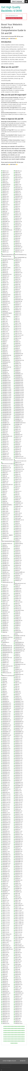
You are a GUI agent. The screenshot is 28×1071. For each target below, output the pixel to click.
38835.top (5, 266)
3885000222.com (19, 716)
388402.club (5, 503)
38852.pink (5, 976)
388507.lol (17, 881)
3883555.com (6, 276)
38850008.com (18, 730)
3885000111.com (7, 711)
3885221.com (6, 994)
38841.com (18, 508)
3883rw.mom (18, 481)
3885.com (5, 683)
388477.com (6, 608)
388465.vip (17, 593)
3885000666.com (19, 726)
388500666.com (19, 782)
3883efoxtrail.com (19, 464)
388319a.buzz (6, 177)
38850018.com (6, 743)
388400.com (18, 501)
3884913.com (6, 635)
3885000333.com (7, 720)
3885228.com (18, 1015)
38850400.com (18, 849)
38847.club (17, 600)
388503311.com (19, 834)
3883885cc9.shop (7, 395)
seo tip (9, 1065)
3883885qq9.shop (19, 414)
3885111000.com (19, 908)
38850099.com (18, 787)
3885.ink (17, 684)
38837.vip (17, 321)
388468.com (6, 598)
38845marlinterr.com (8, 582)
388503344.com (19, 838)
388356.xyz (18, 277)
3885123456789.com (8, 949)
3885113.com (6, 927)
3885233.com (6, 1023)
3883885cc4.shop (19, 390)
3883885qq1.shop (19, 407)
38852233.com (6, 1008)
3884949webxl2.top (20, 645)
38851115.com (6, 917)
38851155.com (18, 930)
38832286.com (18, 189)
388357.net (18, 279)
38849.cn (17, 627)
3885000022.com (7, 703)
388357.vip (5, 281)
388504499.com (6, 863)
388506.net (18, 878)
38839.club (5, 429)
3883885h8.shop (7, 406)
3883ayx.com (6, 453)
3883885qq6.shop (7, 412)
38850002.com (18, 715)
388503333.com (6, 838)
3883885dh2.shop (7, 397)
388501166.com (19, 799)
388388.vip (5, 372)
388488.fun (18, 622)
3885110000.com (19, 905)
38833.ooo (17, 206)
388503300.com (6, 834)
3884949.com (18, 637)
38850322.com (6, 833)
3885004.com (6, 765)
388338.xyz (18, 228)
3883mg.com (18, 477)
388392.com (18, 438)
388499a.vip (5, 659)
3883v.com (17, 484)
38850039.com (18, 763)
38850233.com (18, 822)
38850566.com (6, 875)
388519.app (5, 967)
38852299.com (6, 1018)
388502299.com (6, 822)
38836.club (17, 284)
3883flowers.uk (19, 471)
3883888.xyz (6, 421)
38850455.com (18, 863)
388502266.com (19, 819)
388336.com (6, 225)
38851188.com (6, 937)
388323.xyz (18, 191)
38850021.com (6, 747)
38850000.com (18, 699)
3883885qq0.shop (7, 407)
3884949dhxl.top (19, 644)
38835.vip (17, 266)
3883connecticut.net (8, 459)
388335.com (6, 223)
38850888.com (6, 890)
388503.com (6, 829)
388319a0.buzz (18, 177)
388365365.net (6, 301)
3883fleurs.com (6, 466)
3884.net (5, 493)
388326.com (18, 194)
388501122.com (19, 795)
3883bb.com (6, 454)
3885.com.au (18, 683)
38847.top (5, 603)
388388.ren (17, 370)
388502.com (18, 809)
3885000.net (6, 699)
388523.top (5, 1021)
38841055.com (6, 513)
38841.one (17, 509)
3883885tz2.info (7, 417)
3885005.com (6, 775)
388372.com (6, 325)
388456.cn (17, 577)
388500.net (5, 698)
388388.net (18, 368)
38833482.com (6, 221)
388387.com (18, 365)
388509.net (5, 892)
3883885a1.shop (7, 380)
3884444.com (6, 558)
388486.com (18, 618)
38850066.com (6, 782)
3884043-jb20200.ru (7, 504)
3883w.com (18, 486)
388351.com (18, 267)
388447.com (18, 562)
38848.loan (17, 613)
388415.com (6, 518)
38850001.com (6, 709)
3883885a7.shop (7, 385)
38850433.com (6, 853)
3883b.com (18, 453)
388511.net (18, 902)
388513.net (18, 951)
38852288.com (6, 1016)
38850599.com (18, 876)
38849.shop (18, 630)
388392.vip (5, 439)
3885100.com (18, 898)
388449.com (18, 563)
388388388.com (6, 377)
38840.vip (5, 501)
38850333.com (18, 836)
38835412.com (18, 272)
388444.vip (5, 557)
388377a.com (6, 333)
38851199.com (18, 939)
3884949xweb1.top (7, 649)
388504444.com (19, 858)
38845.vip (17, 570)
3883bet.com (6, 456)
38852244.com (6, 1010)
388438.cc (17, 540)
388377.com (18, 330)
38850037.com (18, 762)
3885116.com (6, 932)
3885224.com (18, 1008)
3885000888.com (19, 731)
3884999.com (18, 657)
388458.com (18, 580)
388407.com (18, 504)
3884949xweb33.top (7, 652)
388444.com (18, 555)
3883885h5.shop (19, 402)
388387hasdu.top (7, 367)
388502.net (5, 811)
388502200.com (6, 814)
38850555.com (18, 873)
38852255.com (6, 1011)
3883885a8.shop (19, 385)
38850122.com (18, 802)
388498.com (6, 654)
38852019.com (6, 984)
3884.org (17, 493)
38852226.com (18, 1003)
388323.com (6, 191)
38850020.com (18, 745)
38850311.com (18, 831)
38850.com (18, 691)
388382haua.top (19, 353)
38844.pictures (6, 548)
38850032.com (18, 757)
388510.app (18, 897)
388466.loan (5, 597)
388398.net (18, 443)
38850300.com (6, 831)
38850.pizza (18, 693)
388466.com (18, 595)
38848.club (17, 612)
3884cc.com (6, 664)
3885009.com (6, 787)
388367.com (18, 308)
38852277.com (6, 1015)
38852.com (18, 971)
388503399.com (6, 843)
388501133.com (6, 797)
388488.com (6, 622)
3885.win (17, 689)
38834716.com (18, 252)
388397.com (18, 441)
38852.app (17, 969)
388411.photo (18, 513)
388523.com (6, 1020)
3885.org (17, 686)
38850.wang (5, 696)
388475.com (6, 607)
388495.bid (17, 652)
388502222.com (19, 816)
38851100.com (18, 903)
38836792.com (6, 309)
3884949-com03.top (8, 637)
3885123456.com (19, 945)
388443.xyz (5, 555)
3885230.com (18, 1021)
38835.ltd (17, 262)
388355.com (18, 274)
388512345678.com (20, 947)
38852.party (18, 974)
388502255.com (6, 819)
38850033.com (6, 758)
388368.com (18, 309)
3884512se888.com (20, 572)
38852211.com (18, 994)
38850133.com (6, 804)
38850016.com (6, 742)
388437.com (18, 538)
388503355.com (6, 839)
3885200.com (18, 983)
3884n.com (5, 671)
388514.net (18, 954)
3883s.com (5, 482)
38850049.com (18, 774)
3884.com (5, 491)
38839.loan (5, 431)
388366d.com (6, 308)
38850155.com (6, 806)
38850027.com (18, 752)
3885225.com (18, 1010)
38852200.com (18, 991)
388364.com (18, 296)
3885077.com (18, 885)
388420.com (6, 525)
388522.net (18, 989)
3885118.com (18, 935)
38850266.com (6, 826)
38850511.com (6, 870)
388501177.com (6, 801)
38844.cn (5, 545)
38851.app (17, 893)
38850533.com (6, 871)
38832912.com (18, 198)
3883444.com (6, 246)
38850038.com (6, 763)
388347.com (6, 252)
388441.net (18, 552)
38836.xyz (5, 291)
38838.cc (17, 340)
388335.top (18, 223)
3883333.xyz (6, 219)
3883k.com (17, 474)
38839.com (18, 429)
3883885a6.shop (19, 384)
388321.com (18, 184)
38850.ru (5, 694)
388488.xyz (18, 625)
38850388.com (18, 846)
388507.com (6, 881)
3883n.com (5, 479)
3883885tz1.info (7, 416)
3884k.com (5, 667)
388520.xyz (5, 983)
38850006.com (18, 725)
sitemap (8, 1067)
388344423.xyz (18, 246)
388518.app (18, 964)
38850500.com (18, 868)
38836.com (5, 286)
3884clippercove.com (20, 664)
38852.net (5, 974)
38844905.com (6, 565)
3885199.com (6, 969)
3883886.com (6, 419)
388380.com (18, 350)
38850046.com (6, 772)
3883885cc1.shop (7, 389)
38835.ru (17, 264)
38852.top (17, 976)
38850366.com (18, 844)
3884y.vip (5, 679)
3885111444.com (19, 915)
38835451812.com (7, 274)
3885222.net (18, 996)
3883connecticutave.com (20, 461)
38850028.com (6, 753)
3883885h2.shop (7, 400)
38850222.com (6, 816)
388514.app (5, 954)
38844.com (18, 545)
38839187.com (18, 436)
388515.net (5, 957)
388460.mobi (18, 588)
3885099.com (18, 892)
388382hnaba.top (7, 355)
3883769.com (6, 330)
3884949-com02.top (20, 635)
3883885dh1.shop (19, 395)
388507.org (18, 883)
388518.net (5, 966)
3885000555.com (7, 725)
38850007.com (6, 728)
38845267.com (18, 573)
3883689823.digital (7, 313)
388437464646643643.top (7, 541)
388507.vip (5, 885)
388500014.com (19, 713)
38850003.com (6, 718)
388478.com (18, 608)
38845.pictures (6, 570)
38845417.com (6, 577)
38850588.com (6, 876)
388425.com (6, 526)
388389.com (6, 426)
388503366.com (19, 839)
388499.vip (17, 656)
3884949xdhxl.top (19, 647)
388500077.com (19, 728)
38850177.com (6, 807)
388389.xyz (18, 426)
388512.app (18, 940)
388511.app (18, 900)
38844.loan (5, 547)
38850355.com (6, 844)
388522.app (5, 989)
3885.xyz (5, 691)
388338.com (6, 228)
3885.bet (17, 681)
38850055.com (18, 779)
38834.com (5, 238)
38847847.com (6, 612)
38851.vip (5, 897)
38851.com (5, 895)
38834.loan (17, 238)
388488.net (18, 624)
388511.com (6, 902)
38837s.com (18, 338)
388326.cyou (6, 196)
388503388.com (19, 841)
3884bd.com (6, 662)
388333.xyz (5, 218)
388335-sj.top (18, 221)
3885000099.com (19, 708)
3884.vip (4, 496)
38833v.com (5, 236)
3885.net (5, 686)
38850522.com (18, 870)
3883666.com (6, 306)
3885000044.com (7, 704)
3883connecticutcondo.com (8, 463)
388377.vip (5, 331)
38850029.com (18, 753)
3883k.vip (5, 476)
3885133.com (6, 952)
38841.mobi (5, 509)
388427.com (6, 528)
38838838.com (6, 375)
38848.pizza (5, 615)
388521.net (5, 988)
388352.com (6, 269)
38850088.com (6, 785)
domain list (22, 1060)
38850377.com (6, 846)
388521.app (18, 986)
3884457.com (18, 560)
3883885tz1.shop (19, 416)
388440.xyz (18, 550)
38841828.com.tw (19, 520)
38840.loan (5, 498)
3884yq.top (18, 679)
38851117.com (6, 920)
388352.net (18, 269)
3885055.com (6, 873)
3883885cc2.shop (19, 389)
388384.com (18, 358)
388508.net (5, 888)
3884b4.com (18, 661)
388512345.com (6, 945)
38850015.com (18, 740)
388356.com (6, 277)
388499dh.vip (18, 659)
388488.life (5, 624)
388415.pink (18, 518)
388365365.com (19, 299)
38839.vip (17, 432)
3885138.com (18, 952)
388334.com (18, 219)
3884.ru (4, 494)
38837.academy (6, 316)
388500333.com (19, 758)
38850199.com (6, 809)
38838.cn (5, 341)
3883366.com (6, 226)
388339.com (6, 231)
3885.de (4, 684)
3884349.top (6, 536)
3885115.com (6, 930)
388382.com (18, 352)
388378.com (18, 336)
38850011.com (6, 736)
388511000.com (6, 905)
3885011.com (18, 792)
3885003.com (6, 755)
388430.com (18, 531)
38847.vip (17, 603)
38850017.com (18, 742)
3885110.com (6, 903)
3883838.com (6, 358)
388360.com (18, 291)
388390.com (6, 434)
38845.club (5, 567)
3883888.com (18, 419)
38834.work (5, 243)
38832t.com (18, 199)
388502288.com (19, 821)
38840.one (17, 499)
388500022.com (6, 716)
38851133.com (18, 927)
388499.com (6, 656)
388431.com (6, 533)
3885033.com (18, 833)
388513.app (18, 949)
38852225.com (6, 1003)
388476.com (18, 607)
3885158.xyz (6, 959)
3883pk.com (6, 481)
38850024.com (6, 750)
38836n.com (18, 314)
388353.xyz (5, 272)
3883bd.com (18, 454)
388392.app (5, 438)
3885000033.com (19, 703)
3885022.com (18, 812)
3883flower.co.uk (7, 467)
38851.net (17, 895)
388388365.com (19, 373)
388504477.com (6, 861)
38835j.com (18, 282)
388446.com (6, 562)
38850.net (5, 693)
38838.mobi (5, 345)
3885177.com (6, 964)
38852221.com (18, 998)
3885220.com (6, 991)
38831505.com (6, 174)
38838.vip (17, 348)
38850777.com (6, 887)
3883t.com (17, 482)
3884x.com (17, 676)
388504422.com (6, 856)
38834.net (17, 240)
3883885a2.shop (19, 380)
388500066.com (6, 726)
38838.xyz (5, 350)
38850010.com (18, 735)
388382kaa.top (18, 355)
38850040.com (18, 765)
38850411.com (6, 851)
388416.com (6, 520)
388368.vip (5, 311)
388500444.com (6, 770)
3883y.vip (17, 488)
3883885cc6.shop (19, 392)
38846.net (5, 586)
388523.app (18, 1018)
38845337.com (6, 575)
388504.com (18, 848)
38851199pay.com (7, 940)
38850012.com (6, 738)
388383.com (6, 357)
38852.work (18, 978)
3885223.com (18, 1006)
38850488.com (6, 866)
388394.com (18, 439)
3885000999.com (7, 735)
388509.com (18, 890)
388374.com (18, 326)
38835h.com (6, 282)
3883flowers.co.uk (19, 469)
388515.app (18, 956)
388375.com (6, 328)
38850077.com (6, 784)
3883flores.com (19, 466)
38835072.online (6, 267)
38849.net (17, 629)
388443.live (17, 553)
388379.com (6, 338)
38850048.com (6, 774)
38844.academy (19, 543)
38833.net (17, 204)
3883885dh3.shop (19, 397)
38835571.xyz (18, 276)
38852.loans (18, 972)
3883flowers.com (7, 471)
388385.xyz (18, 362)
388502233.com (6, 817)
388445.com (18, 558)
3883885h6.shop (7, 404)
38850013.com (18, 738)
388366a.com (18, 306)
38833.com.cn (6, 204)
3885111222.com (19, 912)
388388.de (5, 368)
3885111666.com (19, 919)
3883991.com (6, 448)
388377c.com (6, 335)
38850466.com (6, 865)
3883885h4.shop (7, 402)
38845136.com (6, 573)
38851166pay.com (7, 934)
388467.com (18, 597)
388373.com (18, 325)
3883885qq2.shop (7, 409)
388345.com (18, 248)
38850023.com (18, 748)
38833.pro (17, 208)
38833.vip (5, 211)
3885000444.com (19, 721)
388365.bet (5, 298)
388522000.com (6, 993)
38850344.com (18, 843)
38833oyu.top (18, 233)
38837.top (5, 321)
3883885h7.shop (19, 404)
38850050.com (18, 775)
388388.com (18, 367)
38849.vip (5, 632)
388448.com (6, 563)
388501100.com (6, 794)
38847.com (5, 602)
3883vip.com (6, 486)
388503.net (18, 829)
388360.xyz (5, 293)
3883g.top (5, 472)
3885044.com (18, 853)
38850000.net (6, 701)
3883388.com (18, 230)
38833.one (5, 206)
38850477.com (18, 865)
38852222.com (6, 999)
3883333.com (18, 218)
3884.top (17, 494)
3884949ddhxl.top (19, 642)
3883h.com (18, 472)
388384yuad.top (6, 362)
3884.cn (17, 489)
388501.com (18, 789)
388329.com (6, 198)
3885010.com (18, 790)
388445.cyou (6, 560)
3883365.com (18, 225)
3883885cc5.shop (7, 392)
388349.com (18, 259)
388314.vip (17, 172)
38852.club (5, 971)
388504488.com (19, 861)
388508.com (18, 887)
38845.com (18, 567)
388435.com (18, 536)
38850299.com (18, 827)
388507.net (5, 883)
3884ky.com (5, 669)
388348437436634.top (8, 259)
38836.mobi (18, 286)
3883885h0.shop (7, 399)
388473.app (18, 605)
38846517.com (6, 595)
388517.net (18, 962)
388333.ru (5, 216)
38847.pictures (18, 602)
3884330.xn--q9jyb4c (8, 535)
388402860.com (19, 503)
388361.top (18, 293)
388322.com (18, 186)
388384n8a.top (6, 360)
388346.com (6, 250)
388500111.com (19, 736)
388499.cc (17, 654)
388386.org (5, 365)
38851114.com (6, 915)
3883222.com (6, 188)
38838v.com (18, 427)
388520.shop (18, 981)
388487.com (6, 620)
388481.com (6, 617)
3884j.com (17, 666)
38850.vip (17, 694)
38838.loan (17, 343)
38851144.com (18, 929)
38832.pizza (5, 182)
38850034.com (6, 760)
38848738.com (18, 620)
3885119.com (6, 939)
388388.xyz (18, 372)
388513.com (6, 951)
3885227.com (18, 1013)
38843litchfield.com (7, 543)
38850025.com (18, 750)
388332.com (6, 214)
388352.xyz (5, 271)
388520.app (5, 979)
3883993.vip (18, 449)
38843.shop (5, 531)
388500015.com (6, 715)
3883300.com (6, 213)
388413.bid (17, 515)
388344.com (18, 245)
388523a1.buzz (18, 1023)
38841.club (5, 508)
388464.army (18, 591)
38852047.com (6, 986)
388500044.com (6, 721)
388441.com (6, 552)
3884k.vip (17, 667)
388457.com (6, 580)
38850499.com (18, 866)
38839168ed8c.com (7, 436)
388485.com (6, 618)
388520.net (5, 981)
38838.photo (18, 345)
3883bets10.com (19, 456)
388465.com (6, 593)
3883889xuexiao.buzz (20, 422)
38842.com (5, 521)
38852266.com (6, 1013)
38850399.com (6, 848)
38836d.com (6, 314)
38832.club (5, 179)
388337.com (18, 226)
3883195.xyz (18, 176)
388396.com (6, 441)
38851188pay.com (19, 937)
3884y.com (17, 677)
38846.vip (17, 586)
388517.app (5, 962)
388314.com (6, 172)
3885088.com (18, 888)
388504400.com (6, 854)
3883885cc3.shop (7, 390)
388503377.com (6, 841)
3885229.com (18, 1016)
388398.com (6, 443)
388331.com (18, 213)
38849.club (5, 627)
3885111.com (6, 907)
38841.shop (5, 511)
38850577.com (18, 875)
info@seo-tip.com (11, 1060)
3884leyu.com (18, 669)
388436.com (6, 538)
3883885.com (6, 379)
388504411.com (19, 854)
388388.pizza (6, 370)
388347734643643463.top (20, 257)
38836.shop (18, 288)
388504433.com (19, 856)
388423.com (18, 525)
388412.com (6, 515)
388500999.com (6, 789)
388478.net (5, 610)
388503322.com (6, 836)
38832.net (5, 181)
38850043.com (6, 769)
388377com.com (19, 335)
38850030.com (18, 755)
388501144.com (19, 797)
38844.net (17, 547)
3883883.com (6, 373)
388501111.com (6, 795)
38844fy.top (18, 565)
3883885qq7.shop (19, 412)
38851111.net (18, 910)
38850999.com (6, 893)
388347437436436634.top (20, 254)
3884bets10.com (19, 662)
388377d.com (6, 336)
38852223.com (6, 1001)
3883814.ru (5, 352)
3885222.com (6, 996)
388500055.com (19, 723)
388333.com (18, 214)
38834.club (17, 236)
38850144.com (18, 804)
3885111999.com (19, 924)
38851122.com (18, 925)
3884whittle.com (19, 674)
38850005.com (6, 723)
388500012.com (19, 711)
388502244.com (19, 817)
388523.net (18, 1020)
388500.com (18, 696)
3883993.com (6, 449)
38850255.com (18, 824)
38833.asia (17, 201)
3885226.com (18, 1011)
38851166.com (18, 932)
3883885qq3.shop (19, 409)
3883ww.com (6, 488)
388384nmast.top (19, 360)
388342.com (6, 245)
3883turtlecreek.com (8, 484)
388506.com (6, 878)
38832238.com (18, 188)
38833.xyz (17, 211)
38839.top (5, 432)
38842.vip (17, 523)
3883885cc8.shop (19, 394)
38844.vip (17, 548)
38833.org (5, 208)
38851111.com (6, 910)
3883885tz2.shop (19, 417)
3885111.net (18, 907)
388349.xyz (5, 261)
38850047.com (18, 772)
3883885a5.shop (7, 384)
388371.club (18, 323)
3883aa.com (18, 451)
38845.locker (18, 568)
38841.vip (17, 511)
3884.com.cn (18, 491)
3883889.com (6, 422)
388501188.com (19, 801)
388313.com (6, 171)
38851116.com (6, 919)
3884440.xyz (18, 557)
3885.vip (4, 689)
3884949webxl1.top (7, 645)
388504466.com (19, 860)
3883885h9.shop (19, 406)
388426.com (18, 526)
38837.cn (5, 318)
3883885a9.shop (7, 387)
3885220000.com (19, 993)
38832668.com (18, 196)
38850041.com (6, 767)
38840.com (18, 496)
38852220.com (6, 998)
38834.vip (17, 241)
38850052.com (18, 777)
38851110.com (6, 908)
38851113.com (6, 913)
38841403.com (18, 516)
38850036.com (6, 762)
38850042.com (18, 767)
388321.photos (6, 186)
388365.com (18, 298)
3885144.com (6, 956)
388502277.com (6, 821)
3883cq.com (18, 462)
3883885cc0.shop (19, 387)
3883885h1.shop (19, 399)
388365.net (5, 299)
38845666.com (18, 579)
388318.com (18, 174)
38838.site (17, 346)
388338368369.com (7, 230)
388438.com (18, 542)
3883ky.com (18, 476)
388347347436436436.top (7, 254)
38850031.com (6, 757)
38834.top (5, 241)
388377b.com (18, 333)
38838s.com (6, 427)
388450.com (6, 572)
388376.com (18, 328)
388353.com (18, 271)
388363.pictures (6, 294)
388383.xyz (18, 357)
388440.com (6, 550)
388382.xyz (5, 353)
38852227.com (6, 1005)
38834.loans (5, 240)
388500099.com (19, 733)
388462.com (18, 590)
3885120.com (6, 944)
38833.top (17, 209)
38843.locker (18, 530)
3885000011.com (19, 701)
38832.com (18, 179)
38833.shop (5, 209)
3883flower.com (19, 467)
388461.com (6, 590)
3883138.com (18, 171)
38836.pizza (5, 288)
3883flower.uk (6, 469)
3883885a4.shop (19, 382)
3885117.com (18, 934)
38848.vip (17, 615)
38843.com (5, 530)
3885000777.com (7, 730)
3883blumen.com (7, 458)
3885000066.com (7, 706)
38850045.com (18, 770)
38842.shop (5, 523)
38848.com (5, 613)
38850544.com (18, 871)
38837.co (17, 318)
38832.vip (17, 182)
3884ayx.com (6, 661)
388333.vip (17, 216)
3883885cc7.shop (7, 394)
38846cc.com (6, 600)
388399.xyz (5, 446)
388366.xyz (5, 304)
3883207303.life (6, 184)
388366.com (18, 303)
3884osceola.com (7, 672)
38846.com (18, 585)
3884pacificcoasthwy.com (7, 675)
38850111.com (18, 794)
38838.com (18, 341)
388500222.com (6, 748)
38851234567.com (7, 947)
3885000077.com (19, 706)
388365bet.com (6, 303)
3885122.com (18, 944)
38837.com (5, 320)
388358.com (18, 281)
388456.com (6, 579)
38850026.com (6, 752)
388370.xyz (5, 323)
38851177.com (6, 935)
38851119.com (6, 924)
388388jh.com (18, 424)
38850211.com (6, 812)
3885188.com (18, 966)
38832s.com (6, 199)
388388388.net (18, 377)
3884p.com (18, 672)
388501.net (5, 790)
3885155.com (18, 957)
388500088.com (6, 731)
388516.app (18, 959)
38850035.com (18, 760)
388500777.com (19, 784)
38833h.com (18, 231)
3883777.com (18, 331)
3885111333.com (19, 913)
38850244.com (6, 824)
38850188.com (18, 807)
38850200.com (18, 811)
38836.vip (17, 289)
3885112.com (6, 925)
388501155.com (6, 799)
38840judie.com (19, 506)
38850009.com (6, 733)
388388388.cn (18, 375)
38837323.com (6, 326)
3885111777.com (19, 920)
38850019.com (18, 743)
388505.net (5, 868)
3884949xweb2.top (7, 651)
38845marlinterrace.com (20, 583)
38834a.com (18, 261)
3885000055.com (19, 704)
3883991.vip (18, 448)
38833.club (5, 203)
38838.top (5, 348)
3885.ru (4, 688)
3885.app (5, 681)
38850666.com (18, 880)
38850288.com (6, 827)
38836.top (5, 289)
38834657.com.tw (19, 250)
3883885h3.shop (19, 400)
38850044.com (18, 769)
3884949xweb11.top (20, 649)
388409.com (6, 506)
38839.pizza (18, 431)
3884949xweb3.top (19, 651)
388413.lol (5, 516)
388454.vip (17, 575)
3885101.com (6, 900)
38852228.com (18, 1005)
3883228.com (6, 189)
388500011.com (19, 709)
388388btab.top (6, 424)
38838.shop (5, 346)
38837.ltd (17, 320)
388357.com (6, 279)
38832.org (17, 181)
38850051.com (6, 777)
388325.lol (5, 194)
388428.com (18, 528)
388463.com (6, 591)
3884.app (5, 489)
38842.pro (17, 521)
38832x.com (6, 201)
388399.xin (17, 444)
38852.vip (5, 978)
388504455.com (6, 860)
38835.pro (5, 264)
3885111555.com (19, 917)
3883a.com (5, 451)
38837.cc (17, 316)
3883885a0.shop (19, 379)
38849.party (5, 630)
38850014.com (6, 740)
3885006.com (18, 780)
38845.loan (5, 568)
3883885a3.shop (7, 382)
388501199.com (6, 802)
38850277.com (18, 826)
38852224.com (18, 1001)
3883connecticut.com (20, 458)
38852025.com (18, 984)
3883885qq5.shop (19, 411)
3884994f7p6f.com (7, 657)
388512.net (18, 942)
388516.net (5, 961)
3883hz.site (5, 474)
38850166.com (18, 806)
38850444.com (6, 858)
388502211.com (19, 814)
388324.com (6, 193)
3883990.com (18, 446)
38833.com (18, 203)
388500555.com (6, 780)
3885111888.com (19, 922)
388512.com (6, 942)
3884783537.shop (19, 610)
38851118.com (6, 922)
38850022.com (18, 747)
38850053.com (6, 779)
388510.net (5, 898)
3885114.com (6, 929)
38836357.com (6, 296)
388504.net (5, 849)
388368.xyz (18, 311)
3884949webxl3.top (7, 647)
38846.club (5, 585)
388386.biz (5, 363)
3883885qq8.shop (7, 414)
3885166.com (18, 961)
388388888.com (19, 421)
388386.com (18, 363)
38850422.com (18, 851)
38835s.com (6, 284)
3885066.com (6, 880)
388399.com (6, 444)
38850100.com (6, 792)
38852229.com (6, 1006)
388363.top (18, 294)
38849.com (5, 629)
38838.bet (5, 340)
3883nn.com (18, 479)
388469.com (18, 598)
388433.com (18, 533)
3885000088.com (7, 708)
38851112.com (6, 912)
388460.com (6, 588)
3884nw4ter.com (19, 671)
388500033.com (19, 718)
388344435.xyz (6, 248)
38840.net (5, 499)
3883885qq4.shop (7, 411)
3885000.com (18, 698)
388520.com (18, 979)
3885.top (17, 688)
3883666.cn (18, 304)
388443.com (6, 553)
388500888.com (19, 785)
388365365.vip (18, 301)
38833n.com (6, 233)
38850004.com (18, 720)
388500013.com (6, 713)
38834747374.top (7, 256)
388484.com (18, 617)
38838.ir (4, 343)
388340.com (18, 243)
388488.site (5, 625)
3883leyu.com (6, 477)
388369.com (18, 313)
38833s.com (6, 235)
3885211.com (18, 988)
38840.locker (18, 498)
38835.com (5, 262)
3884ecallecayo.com (8, 666)
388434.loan (18, 535)
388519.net (18, 967)
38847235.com (6, 605)
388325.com (18, 193)
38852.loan (5, 972)
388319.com (6, 176)
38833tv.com (18, 235)
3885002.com (6, 745)
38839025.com (18, 434)
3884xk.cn (5, 677)
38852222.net (18, 999)
